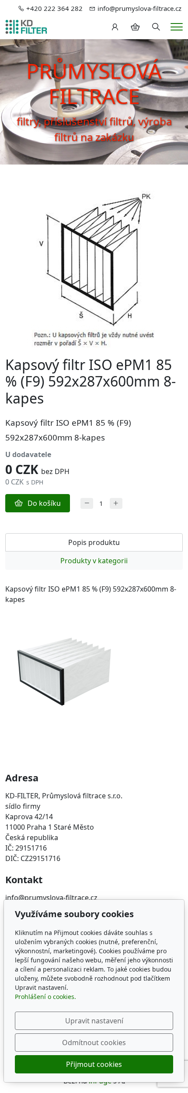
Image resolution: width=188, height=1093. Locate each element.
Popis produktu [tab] (94, 542)
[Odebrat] (86, 503)
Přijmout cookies (94, 1064)
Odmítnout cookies (94, 1042)
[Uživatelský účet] (115, 27)
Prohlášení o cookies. (45, 996)
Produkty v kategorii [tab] (94, 560)
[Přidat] (116, 503)
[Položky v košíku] (135, 27)
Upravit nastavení (94, 1021)
